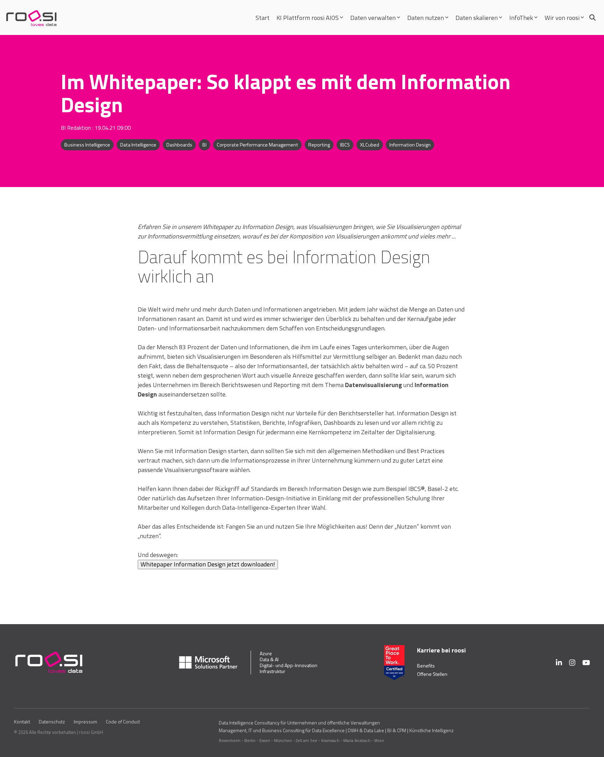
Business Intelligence (87, 145)
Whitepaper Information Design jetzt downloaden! (208, 564)
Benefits (426, 665)
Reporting (319, 145)
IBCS (345, 145)
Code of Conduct (123, 721)
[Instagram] (572, 662)
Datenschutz (52, 721)
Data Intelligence (138, 145)
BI (204, 145)
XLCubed (369, 145)
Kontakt (22, 721)
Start (262, 17)
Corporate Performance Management (257, 145)
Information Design (410, 145)
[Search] (592, 17)
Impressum (85, 721)
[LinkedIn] (559, 662)
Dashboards (179, 145)
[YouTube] (586, 662)
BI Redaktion (76, 127)
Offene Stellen (432, 674)
